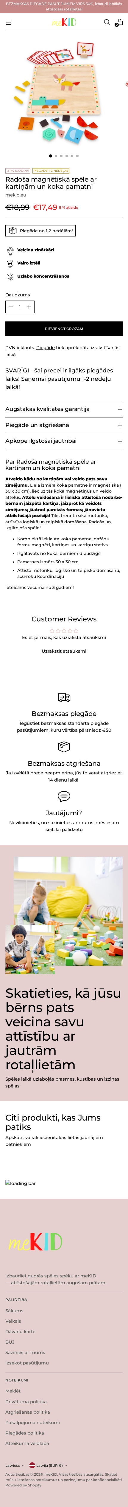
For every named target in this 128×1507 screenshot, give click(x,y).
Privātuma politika (26, 1401)
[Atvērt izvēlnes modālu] (8, 22)
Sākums (14, 1310)
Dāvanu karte (20, 1331)
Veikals (13, 1321)
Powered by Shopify (23, 1485)
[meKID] (64, 22)
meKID (50, 1474)
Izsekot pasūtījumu (27, 1363)
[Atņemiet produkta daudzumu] (11, 307)
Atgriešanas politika (27, 1412)
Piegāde (45, 347)
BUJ (10, 1342)
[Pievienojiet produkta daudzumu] (29, 307)
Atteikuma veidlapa (27, 1443)
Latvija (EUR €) (49, 1465)
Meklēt (13, 1391)
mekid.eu (15, 195)
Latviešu (12, 1465)
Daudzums (17, 295)
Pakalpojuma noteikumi (32, 1422)
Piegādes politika (24, 1433)
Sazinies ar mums (25, 1352)
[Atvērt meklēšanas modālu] (107, 22)
